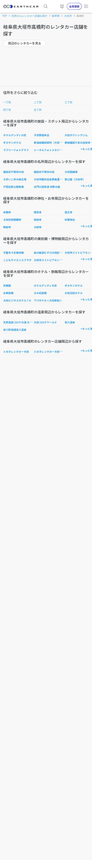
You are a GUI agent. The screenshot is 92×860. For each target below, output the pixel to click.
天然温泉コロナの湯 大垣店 (19, 322)
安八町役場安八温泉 (14, 329)
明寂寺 (7, 227)
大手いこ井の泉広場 (14, 179)
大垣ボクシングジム (76, 135)
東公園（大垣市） (75, 179)
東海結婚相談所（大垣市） (49, 142)
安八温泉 (70, 322)
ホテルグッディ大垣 (14, 135)
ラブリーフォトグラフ (16, 150)
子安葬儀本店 (41, 135)
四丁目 (7, 109)
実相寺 (38, 219)
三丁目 (68, 102)
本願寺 (7, 212)
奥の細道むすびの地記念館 (49, 252)
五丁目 (38, 109)
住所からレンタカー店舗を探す (29, 15)
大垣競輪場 (71, 172)
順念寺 (38, 212)
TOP (4, 15)
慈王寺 (68, 212)
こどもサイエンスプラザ (17, 260)
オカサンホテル (12, 142)
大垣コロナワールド (45, 322)
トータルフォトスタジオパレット (53, 150)
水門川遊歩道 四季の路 (47, 186)
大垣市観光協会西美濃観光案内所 (53, 179)
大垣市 (68, 15)
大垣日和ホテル (74, 293)
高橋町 (80, 15)
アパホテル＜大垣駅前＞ (48, 300)
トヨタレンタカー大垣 (16, 351)
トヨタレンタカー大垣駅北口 (50, 351)
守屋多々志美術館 (13, 252)
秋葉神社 (70, 219)
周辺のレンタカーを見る (24, 43)
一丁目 (7, 102)
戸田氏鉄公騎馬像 (13, 186)
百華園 (7, 285)
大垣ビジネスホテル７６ (17, 300)
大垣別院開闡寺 (12, 219)
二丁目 (38, 102)
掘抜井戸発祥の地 (13, 172)
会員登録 (74, 6)
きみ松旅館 (40, 293)
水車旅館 (8, 293)
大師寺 (38, 227)
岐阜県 (56, 15)
